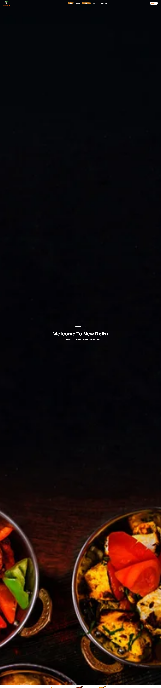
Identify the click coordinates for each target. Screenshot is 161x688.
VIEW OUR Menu (80, 345)
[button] (154, 3)
